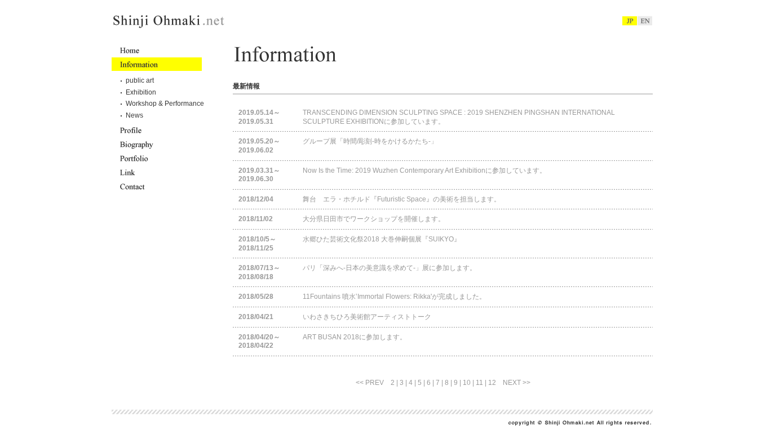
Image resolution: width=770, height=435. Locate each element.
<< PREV (370, 383)
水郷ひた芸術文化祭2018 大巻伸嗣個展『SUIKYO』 (382, 239)
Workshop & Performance (165, 103)
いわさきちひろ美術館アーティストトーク (367, 317)
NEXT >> (516, 383)
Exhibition (141, 92)
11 (479, 383)
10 (467, 383)
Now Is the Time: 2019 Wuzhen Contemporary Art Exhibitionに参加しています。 (424, 170)
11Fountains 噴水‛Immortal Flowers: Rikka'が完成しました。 (394, 297)
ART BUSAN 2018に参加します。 (354, 337)
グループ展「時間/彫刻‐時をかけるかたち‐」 (370, 141)
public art (140, 80)
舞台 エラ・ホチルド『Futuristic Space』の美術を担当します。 (402, 199)
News (134, 115)
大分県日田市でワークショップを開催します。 (374, 219)
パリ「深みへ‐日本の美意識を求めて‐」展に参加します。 (389, 268)
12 (492, 383)
